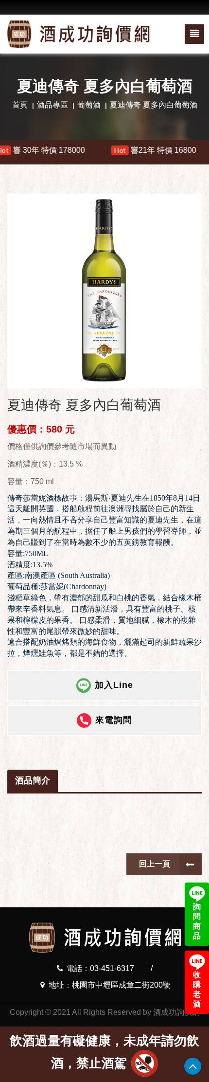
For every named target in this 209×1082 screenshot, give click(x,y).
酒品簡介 (32, 780)
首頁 (20, 105)
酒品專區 (52, 105)
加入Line (114, 685)
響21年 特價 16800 (135, 150)
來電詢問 (113, 720)
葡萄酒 (89, 105)
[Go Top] (192, 1066)
